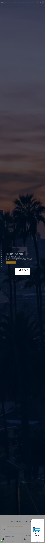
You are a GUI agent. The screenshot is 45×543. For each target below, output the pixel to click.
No (21, 273)
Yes (23, 273)
